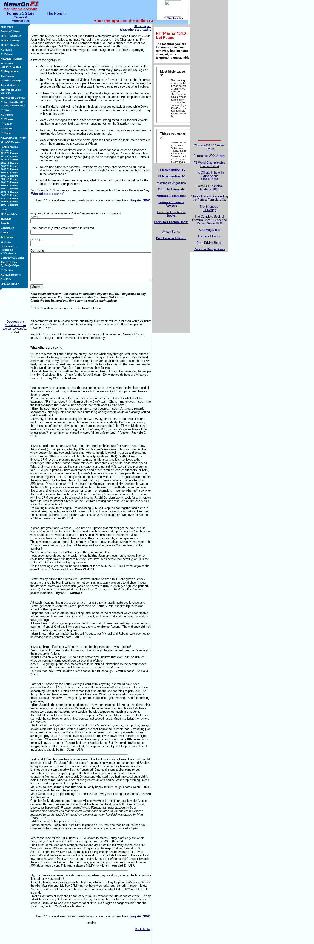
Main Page (7, 26)
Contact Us (7, 228)
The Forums (8, 76)
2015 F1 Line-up (10, 40)
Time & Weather (10, 85)
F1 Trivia (6, 133)
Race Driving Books (210, 242)
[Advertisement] (15, 306)
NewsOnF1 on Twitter (13, 137)
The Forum (56, 13)
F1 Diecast (7, 119)
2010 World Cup (10, 214)
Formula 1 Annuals (171, 189)
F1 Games (7, 128)
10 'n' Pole (7, 63)
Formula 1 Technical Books (171, 213)
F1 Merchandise (172, 18)
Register (6, 66)
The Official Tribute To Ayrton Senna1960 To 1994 (209, 176)
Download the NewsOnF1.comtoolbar (14, 325)
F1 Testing (7, 270)
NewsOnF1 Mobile (11, 59)
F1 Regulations (10, 71)
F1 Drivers (7, 54)
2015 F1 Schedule (11, 36)
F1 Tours (6, 110)
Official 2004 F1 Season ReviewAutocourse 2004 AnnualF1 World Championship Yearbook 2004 (209, 156)
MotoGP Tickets (10, 142)
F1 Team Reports (11, 274)
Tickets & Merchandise (21, 19)
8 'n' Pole (6, 279)
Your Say (6, 242)
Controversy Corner (12, 257)
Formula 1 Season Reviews (171, 203)
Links (4, 209)
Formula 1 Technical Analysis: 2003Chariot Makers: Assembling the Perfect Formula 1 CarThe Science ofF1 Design (209, 198)
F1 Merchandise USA (13, 105)
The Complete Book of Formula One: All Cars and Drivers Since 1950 (209, 220)
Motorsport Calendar (13, 97)
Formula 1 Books (209, 236)
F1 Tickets (7, 114)
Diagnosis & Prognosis (8, 249)
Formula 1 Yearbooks (171, 196)
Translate (6, 218)
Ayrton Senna (171, 231)
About (4, 232)
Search (5, 223)
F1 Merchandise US (171, 170)
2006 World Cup (10, 283)
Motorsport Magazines (171, 183)
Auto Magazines (209, 230)
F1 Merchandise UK (12, 102)
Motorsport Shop (11, 89)
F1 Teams (6, 49)
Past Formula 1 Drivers (171, 238)
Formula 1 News (10, 31)
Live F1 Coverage (11, 80)
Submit (17, 66)
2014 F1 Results (10, 45)
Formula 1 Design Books (171, 222)
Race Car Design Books (209, 249)
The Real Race (10, 264)
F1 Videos (6, 123)
